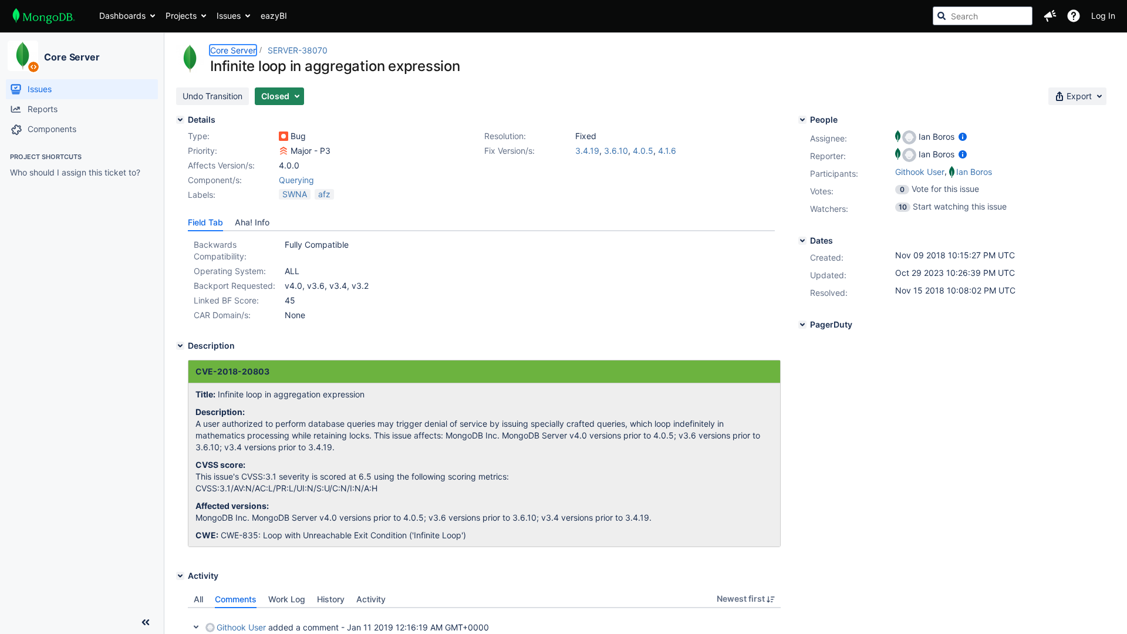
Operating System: (230, 271)
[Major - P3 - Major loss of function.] (283, 151)
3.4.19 (587, 151)
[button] (1050, 15)
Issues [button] (229, 16)
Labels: (201, 195)
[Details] (180, 120)
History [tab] (331, 599)
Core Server (72, 57)
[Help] (1073, 15)
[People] (802, 120)
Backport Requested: (234, 286)
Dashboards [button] (122, 16)
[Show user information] (962, 136)
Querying (296, 180)
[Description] (180, 346)
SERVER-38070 (298, 50)
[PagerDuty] (802, 325)
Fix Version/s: (509, 151)
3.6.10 (616, 151)
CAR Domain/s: (222, 315)
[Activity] (180, 576)
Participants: (834, 173)
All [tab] (198, 599)
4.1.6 (667, 151)
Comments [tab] (236, 599)
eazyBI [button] (274, 16)
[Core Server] (23, 56)
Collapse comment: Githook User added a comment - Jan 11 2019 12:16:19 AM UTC (196, 627)
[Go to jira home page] (44, 16)
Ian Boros (974, 172)
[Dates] (802, 241)
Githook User (919, 172)
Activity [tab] (371, 599)
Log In (1103, 16)
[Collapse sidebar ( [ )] (145, 622)
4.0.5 (643, 151)
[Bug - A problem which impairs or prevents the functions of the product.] (283, 136)
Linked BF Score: (226, 300)
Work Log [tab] (286, 599)
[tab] (205, 222)
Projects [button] (181, 16)
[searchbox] (982, 15)
